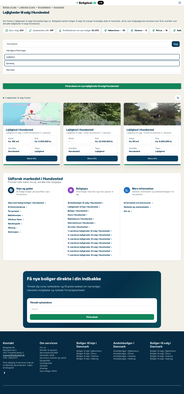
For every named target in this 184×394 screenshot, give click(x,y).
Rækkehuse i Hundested (80, 219)
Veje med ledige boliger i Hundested (26, 203)
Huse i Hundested (76, 215)
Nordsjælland (44, 7)
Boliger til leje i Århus (86, 353)
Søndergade (14, 223)
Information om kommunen (137, 203)
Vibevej (11, 227)
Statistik (44, 365)
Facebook (4, 373)
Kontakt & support (48, 350)
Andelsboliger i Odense (124, 356)
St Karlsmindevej (16, 207)
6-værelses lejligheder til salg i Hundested (89, 251)
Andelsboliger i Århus (123, 353)
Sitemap (44, 368)
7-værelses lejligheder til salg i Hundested (89, 255)
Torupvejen (13, 211)
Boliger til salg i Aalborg (161, 358)
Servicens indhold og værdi (53, 358)
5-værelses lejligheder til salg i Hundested (89, 247)
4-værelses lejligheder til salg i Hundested (89, 243)
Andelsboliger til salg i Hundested (85, 203)
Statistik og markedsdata (136, 207)
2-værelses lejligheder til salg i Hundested (89, 235)
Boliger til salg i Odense (161, 356)
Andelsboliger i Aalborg (124, 358)
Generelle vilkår (47, 355)
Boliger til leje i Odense (87, 356)
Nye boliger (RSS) (48, 371)
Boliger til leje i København (89, 351)
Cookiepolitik (46, 363)
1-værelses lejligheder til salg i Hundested (89, 231)
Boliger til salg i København (163, 351)
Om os (127, 211)
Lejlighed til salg (27, 7)
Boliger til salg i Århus (160, 353)
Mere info (31, 158)
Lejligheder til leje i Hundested (83, 207)
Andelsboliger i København (126, 351)
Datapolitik (45, 360)
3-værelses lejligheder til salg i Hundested (89, 239)
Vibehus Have (15, 219)
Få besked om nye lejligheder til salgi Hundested (92, 86)
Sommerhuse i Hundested (81, 223)
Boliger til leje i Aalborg (87, 358)
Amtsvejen (13, 232)
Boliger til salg (9, 7)
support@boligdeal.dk (14, 355)
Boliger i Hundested (77, 211)
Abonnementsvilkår (49, 352)
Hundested (59, 7)
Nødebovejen (14, 215)
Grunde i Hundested (78, 227)
